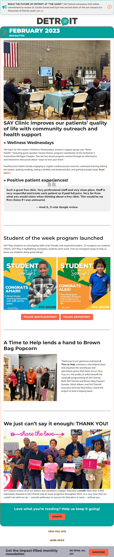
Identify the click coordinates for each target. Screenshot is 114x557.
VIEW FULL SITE (57, 531)
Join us (40, 10)
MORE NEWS (57, 540)
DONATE (57, 516)
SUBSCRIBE (98, 552)
